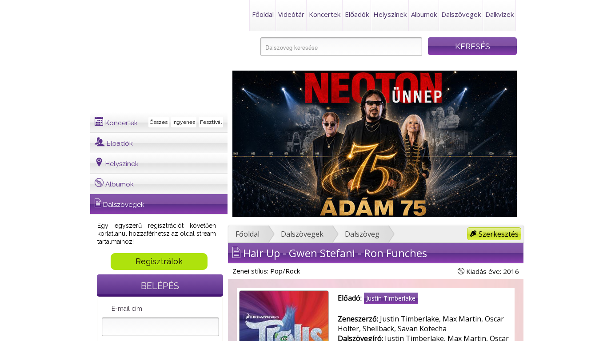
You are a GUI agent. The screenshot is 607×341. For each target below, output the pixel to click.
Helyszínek (390, 14)
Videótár (291, 14)
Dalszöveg (362, 234)
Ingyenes (183, 122)
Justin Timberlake (390, 298)
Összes (159, 122)
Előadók (357, 14)
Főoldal (263, 14)
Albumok (424, 14)
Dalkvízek (499, 14)
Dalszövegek (461, 14)
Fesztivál (211, 122)
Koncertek (324, 14)
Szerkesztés (498, 234)
